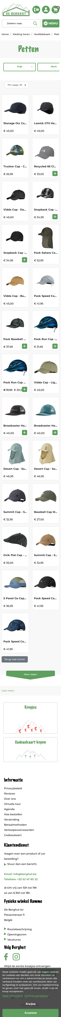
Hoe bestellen (13, 814)
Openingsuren (17, 934)
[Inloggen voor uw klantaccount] (46, 9)
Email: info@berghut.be (20, 874)
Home (5, 34)
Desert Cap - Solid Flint (19, 468)
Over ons (10, 798)
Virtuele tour (12, 804)
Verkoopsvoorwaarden (19, 829)
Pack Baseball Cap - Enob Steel (24, 339)
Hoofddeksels (42, 34)
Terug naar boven (14, 659)
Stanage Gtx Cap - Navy (19, 123)
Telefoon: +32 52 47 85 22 (21, 879)
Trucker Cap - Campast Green (23, 166)
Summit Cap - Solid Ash (19, 512)
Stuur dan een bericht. (22, 864)
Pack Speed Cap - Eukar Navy (23, 641)
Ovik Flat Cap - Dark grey (20, 555)
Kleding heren (21, 34)
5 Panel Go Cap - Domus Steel (23, 598)
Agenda (9, 809)
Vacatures (14, 939)
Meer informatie (12, 995)
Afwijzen (30, 1004)
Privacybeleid (13, 788)
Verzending (11, 819)
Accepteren (31, 1012)
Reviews (9, 793)
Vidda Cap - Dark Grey (18, 209)
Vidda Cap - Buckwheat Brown (24, 296)
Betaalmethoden (15, 824)
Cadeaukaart (13, 835)
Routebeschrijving (19, 929)
